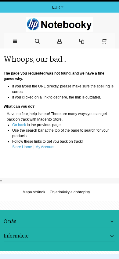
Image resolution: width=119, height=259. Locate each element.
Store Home (22, 147)
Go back (19, 125)
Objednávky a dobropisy (70, 192)
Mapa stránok (34, 192)
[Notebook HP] (59, 24)
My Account (44, 147)
